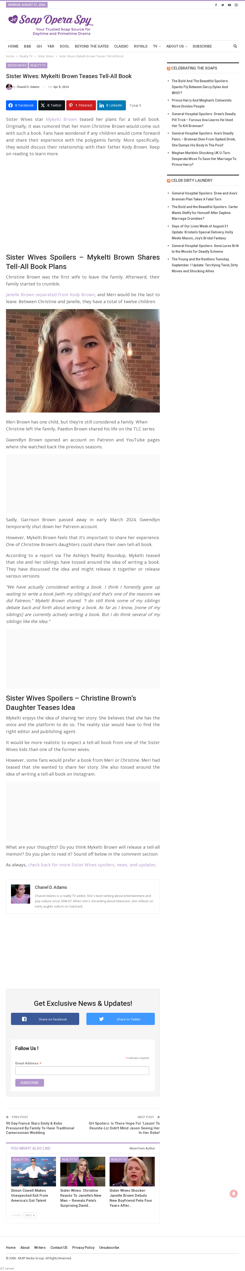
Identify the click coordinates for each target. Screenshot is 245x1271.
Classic (121, 46)
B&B (27, 46)
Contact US (58, 1248)
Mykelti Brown (60, 119)
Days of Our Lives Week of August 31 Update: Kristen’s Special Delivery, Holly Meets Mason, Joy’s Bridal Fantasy (202, 232)
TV (155, 46)
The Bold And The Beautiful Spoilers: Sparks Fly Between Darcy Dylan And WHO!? (200, 87)
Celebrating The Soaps (194, 68)
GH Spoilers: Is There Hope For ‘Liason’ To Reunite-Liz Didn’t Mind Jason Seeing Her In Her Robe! (124, 1128)
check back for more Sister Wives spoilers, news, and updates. (91, 865)
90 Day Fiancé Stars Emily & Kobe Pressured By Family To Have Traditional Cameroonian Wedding (40, 1128)
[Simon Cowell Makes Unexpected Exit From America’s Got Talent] (33, 1171)
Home (11, 1248)
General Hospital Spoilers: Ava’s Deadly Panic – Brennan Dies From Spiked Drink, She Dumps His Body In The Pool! (203, 139)
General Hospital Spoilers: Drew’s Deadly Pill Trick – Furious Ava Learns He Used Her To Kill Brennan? (204, 120)
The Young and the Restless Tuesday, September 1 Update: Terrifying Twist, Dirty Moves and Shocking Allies (205, 265)
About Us (175, 46)
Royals (140, 46)
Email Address (28, 1063)
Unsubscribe (109, 1248)
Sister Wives (17, 65)
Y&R (50, 46)
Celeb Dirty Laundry (191, 180)
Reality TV (38, 65)
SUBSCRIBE (202, 46)
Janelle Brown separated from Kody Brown (50, 294)
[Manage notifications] (234, 1193)
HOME (13, 46)
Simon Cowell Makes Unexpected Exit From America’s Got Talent (29, 1195)
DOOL (64, 46)
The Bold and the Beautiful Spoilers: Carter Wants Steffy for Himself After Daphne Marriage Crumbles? (205, 213)
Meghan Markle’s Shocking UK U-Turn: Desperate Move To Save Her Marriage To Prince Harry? (204, 159)
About (24, 1248)
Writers (40, 1248)
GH (39, 46)
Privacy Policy (83, 1248)
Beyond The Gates (92, 46)
